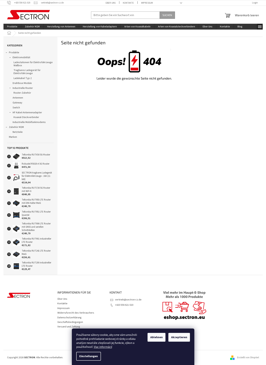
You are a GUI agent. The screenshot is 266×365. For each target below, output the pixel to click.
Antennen (18, 98)
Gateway (17, 103)
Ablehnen (156, 337)
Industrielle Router (23, 88)
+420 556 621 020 (124, 305)
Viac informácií (103, 347)
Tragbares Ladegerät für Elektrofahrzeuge (27, 71)
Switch (16, 107)
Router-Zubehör (22, 93)
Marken (13, 137)
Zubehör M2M (16, 127)
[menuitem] (12, 27)
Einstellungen (88, 356)
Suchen (167, 15)
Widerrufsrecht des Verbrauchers (75, 313)
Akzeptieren (179, 337)
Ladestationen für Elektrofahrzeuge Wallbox (33, 64)
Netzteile (18, 132)
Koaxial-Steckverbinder (26, 117)
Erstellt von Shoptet (248, 357)
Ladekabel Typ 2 (23, 78)
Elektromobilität (21, 57)
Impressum (147, 3)
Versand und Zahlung (68, 327)
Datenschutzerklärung (69, 317)
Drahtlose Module (22, 83)
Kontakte (128, 3)
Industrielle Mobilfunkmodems (29, 122)
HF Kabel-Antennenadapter (27, 112)
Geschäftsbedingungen (70, 322)
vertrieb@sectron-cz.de (128, 300)
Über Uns (110, 3)
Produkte (14, 52)
